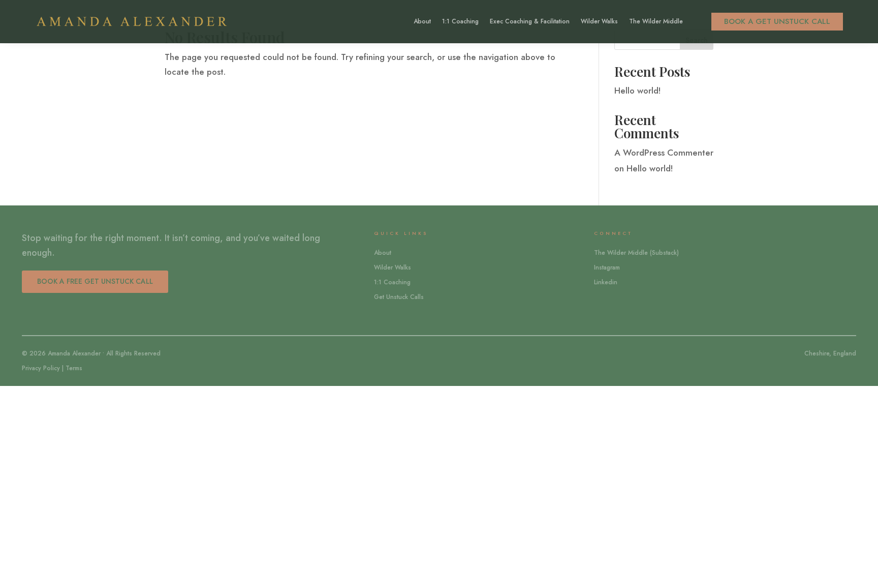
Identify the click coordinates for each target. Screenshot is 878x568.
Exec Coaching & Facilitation (530, 22)
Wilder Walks (599, 22)
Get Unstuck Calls (399, 297)
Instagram (607, 267)
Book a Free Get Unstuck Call (95, 281)
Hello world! (637, 90)
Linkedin (605, 282)
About (422, 22)
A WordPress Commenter (663, 152)
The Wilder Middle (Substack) (636, 252)
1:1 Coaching (460, 22)
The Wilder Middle (656, 22)
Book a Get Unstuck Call (777, 21)
